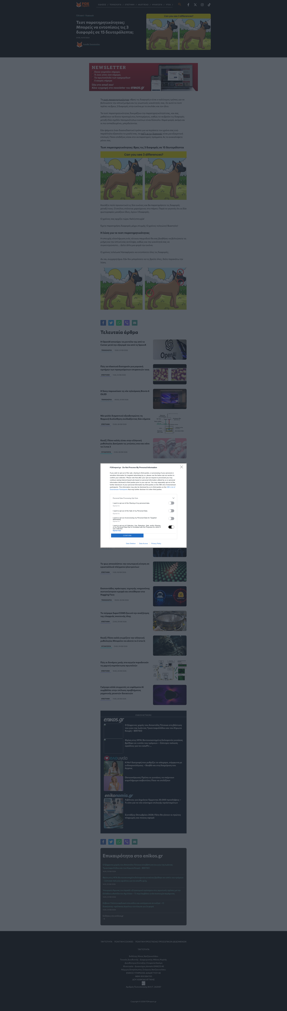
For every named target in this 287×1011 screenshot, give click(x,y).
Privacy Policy (156, 543)
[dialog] (143, 505)
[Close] (182, 468)
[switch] (171, 503)
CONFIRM (127, 535)
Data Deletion (131, 543)
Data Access (143, 543)
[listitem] (143, 498)
